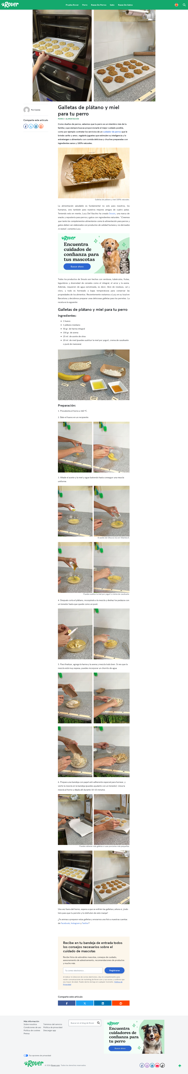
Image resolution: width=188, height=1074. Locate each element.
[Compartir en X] (84, 1003)
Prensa (27, 1033)
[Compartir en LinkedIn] (103, 1003)
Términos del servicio (52, 1024)
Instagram (75, 923)
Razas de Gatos (125, 4)
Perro (84, 4)
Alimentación (72, 119)
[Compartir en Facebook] (66, 1003)
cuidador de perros (112, 131)
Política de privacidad (52, 1027)
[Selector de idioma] (176, 5)
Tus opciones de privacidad (40, 1055)
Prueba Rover (72, 4)
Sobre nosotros (30, 1024)
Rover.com (55, 1065)
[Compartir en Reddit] (121, 1003)
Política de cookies (32, 1030)
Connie (37, 110)
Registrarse (114, 970)
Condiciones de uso (32, 1027)
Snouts (112, 213)
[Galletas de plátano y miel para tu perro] (94, 55)
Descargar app (49, 1030)
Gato (112, 4)
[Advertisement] (94, 253)
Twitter (85, 923)
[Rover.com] (10, 5)
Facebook (65, 923)
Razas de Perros (98, 4)
